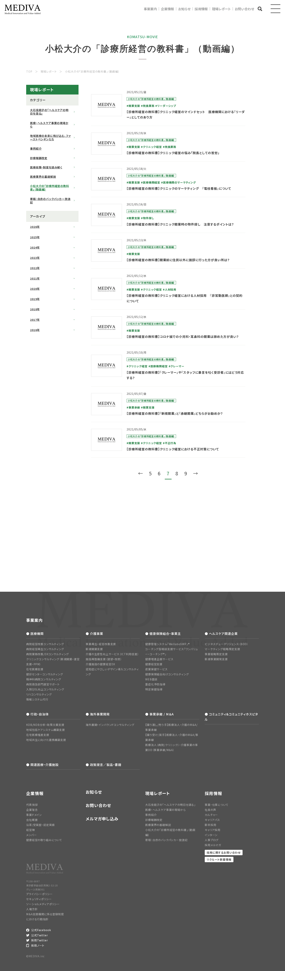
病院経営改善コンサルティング (45, 644)
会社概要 (32, 820)
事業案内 (150, 8)
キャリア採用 (212, 830)
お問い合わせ (244, 8)
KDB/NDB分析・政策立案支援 (45, 725)
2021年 (35, 278)
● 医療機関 (35, 633)
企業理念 (32, 810)
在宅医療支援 (34, 669)
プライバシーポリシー (39, 894)
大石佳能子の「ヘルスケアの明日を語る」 (49, 111)
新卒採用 (210, 825)
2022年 (35, 268)
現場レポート (221, 8)
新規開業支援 (94, 649)
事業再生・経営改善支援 (101, 644)
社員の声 (210, 810)
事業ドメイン (34, 815)
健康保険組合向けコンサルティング (167, 674)
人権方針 (32, 909)
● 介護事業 (94, 633)
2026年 (35, 227)
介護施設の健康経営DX (100, 664)
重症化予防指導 (155, 684)
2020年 (35, 289)
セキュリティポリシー (39, 899)
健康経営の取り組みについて (44, 840)
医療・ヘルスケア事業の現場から (49, 124)
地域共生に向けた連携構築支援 (46, 740)
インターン (211, 835)
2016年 (35, 330)
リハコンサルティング (39, 694)
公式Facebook (41, 930)
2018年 (35, 309)
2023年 (35, 258)
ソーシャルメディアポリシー (43, 904)
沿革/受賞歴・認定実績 (40, 825)
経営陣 (30, 830)
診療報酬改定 (38, 158)
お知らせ (184, 8)
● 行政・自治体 (37, 714)
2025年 (35, 237)
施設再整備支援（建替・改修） (104, 659)
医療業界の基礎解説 (43, 177)
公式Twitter (39, 935)
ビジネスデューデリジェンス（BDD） (226, 644)
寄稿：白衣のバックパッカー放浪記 (50, 200)
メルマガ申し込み (102, 819)
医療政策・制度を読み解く (46, 167)
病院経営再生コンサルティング (45, 649)
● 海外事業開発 (98, 714)
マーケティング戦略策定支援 (222, 649)
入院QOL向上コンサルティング (45, 689)
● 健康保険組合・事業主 (163, 633)
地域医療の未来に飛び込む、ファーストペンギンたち (50, 137)
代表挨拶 (32, 805)
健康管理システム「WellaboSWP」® (167, 644)
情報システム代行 (37, 699)
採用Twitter (39, 940)
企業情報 (167, 8)
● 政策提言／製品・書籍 (103, 764)
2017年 (35, 320)
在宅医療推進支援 (37, 735)
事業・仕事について (217, 805)
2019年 (35, 299)
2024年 (35, 247)
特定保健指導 (153, 689)
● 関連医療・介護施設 (42, 764)
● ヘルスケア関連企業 (221, 633)
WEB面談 (151, 679)
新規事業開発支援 (216, 659)
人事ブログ (211, 840)
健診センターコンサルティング (44, 674)
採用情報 (201, 8)
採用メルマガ (213, 845)
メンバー (31, 835)
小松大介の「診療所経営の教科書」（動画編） (49, 187)
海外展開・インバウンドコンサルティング (110, 725)
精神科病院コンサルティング (43, 679)
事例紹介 (35, 148)
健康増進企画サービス (159, 659)
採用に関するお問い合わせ (224, 852)
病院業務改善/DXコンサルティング (47, 654)
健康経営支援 (153, 664)
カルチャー (211, 815)
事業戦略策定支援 (216, 654)
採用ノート (37, 945)
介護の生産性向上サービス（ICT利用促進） (112, 654)
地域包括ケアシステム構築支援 (45, 730)
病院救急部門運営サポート (43, 684)
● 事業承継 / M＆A (159, 714)
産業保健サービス (156, 669)
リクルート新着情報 (219, 859)
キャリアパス (212, 820)
